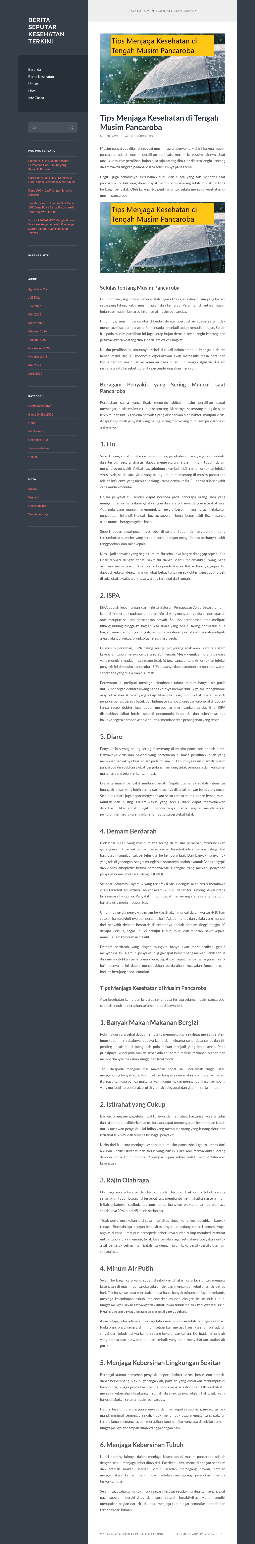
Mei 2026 (34, 314)
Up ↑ (222, 1534)
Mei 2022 (34, 365)
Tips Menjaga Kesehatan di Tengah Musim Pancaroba (159, 122)
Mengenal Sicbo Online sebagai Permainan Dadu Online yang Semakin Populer (48, 165)
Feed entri (34, 497)
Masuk (32, 489)
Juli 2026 (34, 297)
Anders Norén (203, 1534)
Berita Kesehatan (41, 77)
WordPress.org (38, 514)
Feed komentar (38, 505)
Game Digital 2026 (40, 414)
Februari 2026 (37, 331)
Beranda (34, 69)
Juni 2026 (34, 306)
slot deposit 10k (38, 439)
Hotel (32, 91)
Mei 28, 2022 (109, 136)
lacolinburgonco (139, 136)
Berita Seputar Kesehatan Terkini (46, 31)
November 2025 (39, 348)
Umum (33, 84)
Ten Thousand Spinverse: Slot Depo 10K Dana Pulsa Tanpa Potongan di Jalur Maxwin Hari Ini (51, 207)
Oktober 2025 (37, 356)
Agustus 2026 (37, 289)
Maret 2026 (36, 323)
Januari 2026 (37, 339)
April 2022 (35, 373)
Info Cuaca (36, 98)
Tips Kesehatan (38, 448)
